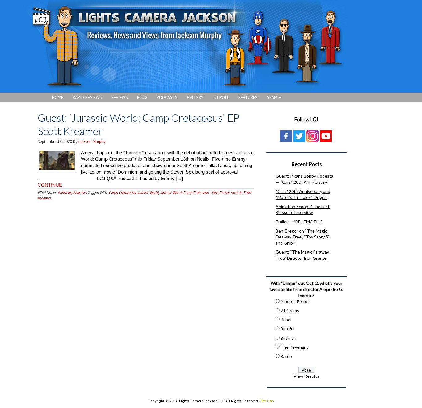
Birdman (288, 338)
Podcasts (64, 192)
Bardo (286, 356)
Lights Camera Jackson (187, 46)
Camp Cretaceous (122, 192)
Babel (286, 319)
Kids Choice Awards (227, 192)
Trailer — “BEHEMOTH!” (299, 221)
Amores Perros (295, 301)
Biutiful (287, 328)
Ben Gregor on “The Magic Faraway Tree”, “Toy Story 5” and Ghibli (303, 237)
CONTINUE (50, 184)
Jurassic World (147, 192)
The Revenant (294, 347)
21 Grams (290, 310)
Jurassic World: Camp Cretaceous (185, 192)
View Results (306, 376)
